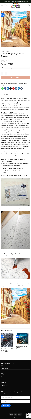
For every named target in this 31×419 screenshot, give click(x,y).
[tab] (15, 94)
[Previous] (1, 344)
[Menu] (2, 5)
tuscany (25, 83)
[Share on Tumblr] (21, 88)
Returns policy (5, 376)
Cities (7, 51)
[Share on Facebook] (5, 88)
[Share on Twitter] (8, 88)
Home (2, 51)
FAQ (2, 379)
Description (4, 94)
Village (2, 85)
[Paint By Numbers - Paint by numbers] (15, 5)
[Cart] (29, 5)
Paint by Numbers (18, 113)
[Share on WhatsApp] (2, 88)
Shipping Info (4, 374)
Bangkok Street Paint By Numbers (21, 347)
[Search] (5, 5)
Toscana (12, 83)
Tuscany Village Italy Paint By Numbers (11, 98)
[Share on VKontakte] (16, 88)
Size (2, 67)
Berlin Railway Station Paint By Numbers (7, 349)
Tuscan (15, 83)
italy (9, 83)
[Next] (30, 344)
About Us (3, 382)
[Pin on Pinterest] (13, 88)
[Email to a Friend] (10, 88)
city (7, 83)
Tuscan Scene (20, 83)
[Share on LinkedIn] (19, 88)
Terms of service (5, 371)
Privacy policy (4, 368)
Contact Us (4, 385)
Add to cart (15, 77)
